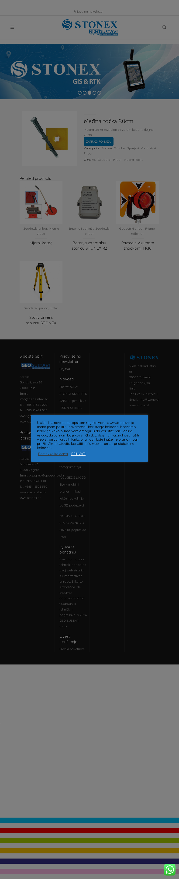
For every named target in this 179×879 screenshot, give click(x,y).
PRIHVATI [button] (78, 454)
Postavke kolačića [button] (53, 454)
